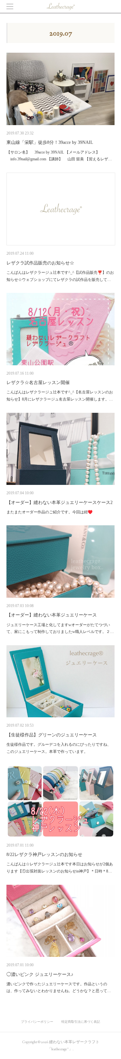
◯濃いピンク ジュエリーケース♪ (39, 974)
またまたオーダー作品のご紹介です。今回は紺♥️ (49, 512)
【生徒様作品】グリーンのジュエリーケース (51, 735)
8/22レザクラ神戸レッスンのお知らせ (44, 854)
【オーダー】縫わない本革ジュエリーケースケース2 (59, 502)
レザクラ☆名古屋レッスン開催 (38, 382)
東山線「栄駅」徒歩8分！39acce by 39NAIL (49, 142)
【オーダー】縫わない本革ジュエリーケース (51, 615)
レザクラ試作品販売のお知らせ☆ (40, 263)
